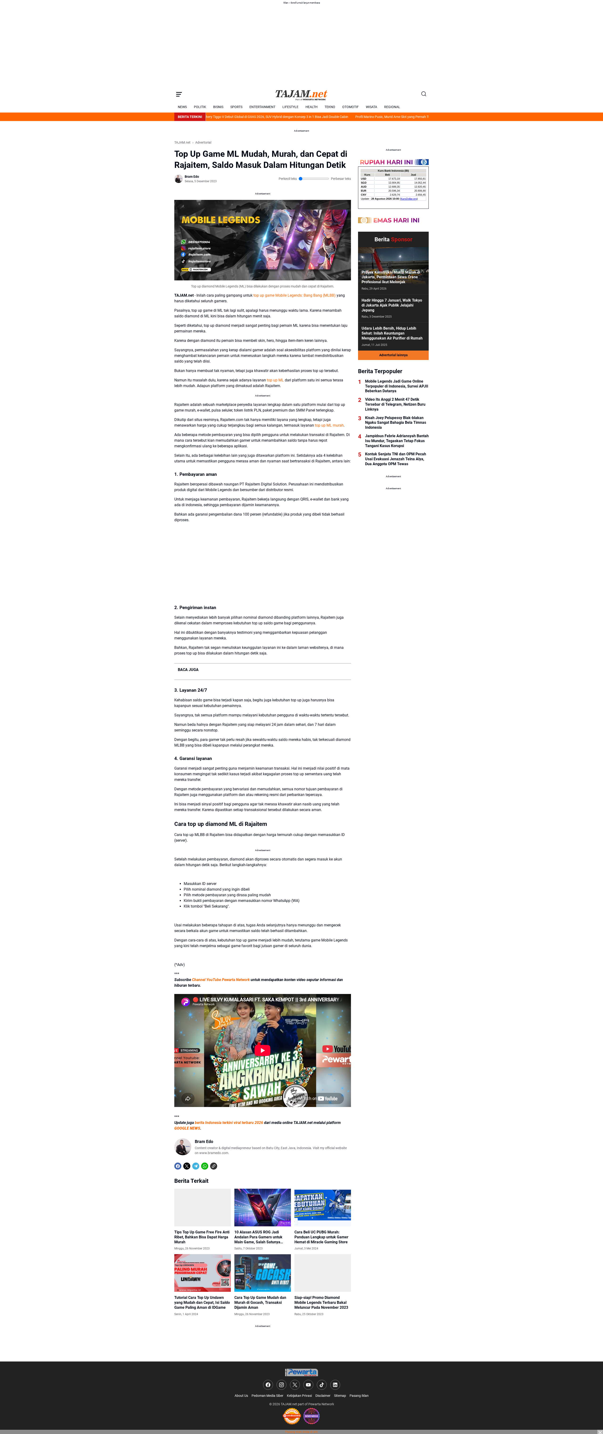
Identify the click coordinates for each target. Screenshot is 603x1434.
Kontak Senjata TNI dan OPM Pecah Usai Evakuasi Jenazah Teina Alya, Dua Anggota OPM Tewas (395, 459)
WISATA (371, 107)
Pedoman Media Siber (267, 1396)
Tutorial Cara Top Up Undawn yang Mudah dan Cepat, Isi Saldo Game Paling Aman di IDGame (202, 1302)
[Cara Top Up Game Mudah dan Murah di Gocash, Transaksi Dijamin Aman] (262, 1273)
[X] (186, 1166)
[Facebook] (177, 1166)
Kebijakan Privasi (299, 1396)
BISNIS (218, 107)
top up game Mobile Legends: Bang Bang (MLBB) (294, 295)
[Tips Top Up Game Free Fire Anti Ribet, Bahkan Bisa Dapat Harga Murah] (202, 1207)
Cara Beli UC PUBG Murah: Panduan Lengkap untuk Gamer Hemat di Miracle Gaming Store (321, 1237)
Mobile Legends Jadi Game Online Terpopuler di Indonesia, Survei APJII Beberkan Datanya (396, 386)
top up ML (275, 380)
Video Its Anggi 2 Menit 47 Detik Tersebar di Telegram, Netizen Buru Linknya (395, 404)
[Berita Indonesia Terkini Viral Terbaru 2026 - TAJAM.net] (301, 94)
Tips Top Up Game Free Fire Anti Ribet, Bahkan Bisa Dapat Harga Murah (201, 1237)
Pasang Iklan (359, 1396)
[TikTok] (322, 1385)
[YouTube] (308, 1385)
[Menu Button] (179, 94)
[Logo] (301, 1372)
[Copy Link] (213, 1166)
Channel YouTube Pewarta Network (221, 980)
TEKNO (330, 107)
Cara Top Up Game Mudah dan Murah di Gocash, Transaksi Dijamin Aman (260, 1302)
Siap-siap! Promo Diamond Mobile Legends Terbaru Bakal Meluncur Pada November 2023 (321, 1302)
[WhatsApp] (204, 1166)
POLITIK (200, 107)
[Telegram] (195, 1166)
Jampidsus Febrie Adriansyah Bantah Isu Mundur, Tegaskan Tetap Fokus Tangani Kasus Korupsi (397, 441)
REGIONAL (392, 107)
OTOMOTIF (350, 107)
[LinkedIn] (335, 1385)
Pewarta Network (321, 1404)
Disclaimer (322, 1396)
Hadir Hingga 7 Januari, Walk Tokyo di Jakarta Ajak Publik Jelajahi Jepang (392, 305)
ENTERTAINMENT (262, 107)
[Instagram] (281, 1385)
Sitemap (340, 1396)
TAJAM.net (289, 1404)
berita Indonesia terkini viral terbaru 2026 (229, 1122)
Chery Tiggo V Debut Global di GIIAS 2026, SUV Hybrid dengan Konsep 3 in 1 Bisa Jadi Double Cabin (226, 117)
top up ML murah (329, 425)
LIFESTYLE (290, 107)
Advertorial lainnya (393, 355)
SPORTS (236, 107)
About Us (241, 1396)
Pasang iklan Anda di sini (301, 1432)
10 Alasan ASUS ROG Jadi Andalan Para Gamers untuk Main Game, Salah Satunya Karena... (258, 1237)
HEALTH (312, 107)
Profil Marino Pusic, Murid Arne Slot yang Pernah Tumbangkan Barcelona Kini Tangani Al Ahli (372, 117)
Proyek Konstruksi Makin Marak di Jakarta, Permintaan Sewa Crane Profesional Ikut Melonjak (391, 277)
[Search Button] (424, 94)
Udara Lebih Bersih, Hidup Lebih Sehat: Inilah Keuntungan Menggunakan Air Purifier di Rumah (392, 333)
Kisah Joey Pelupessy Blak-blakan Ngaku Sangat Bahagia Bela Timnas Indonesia (395, 423)
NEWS (182, 107)
